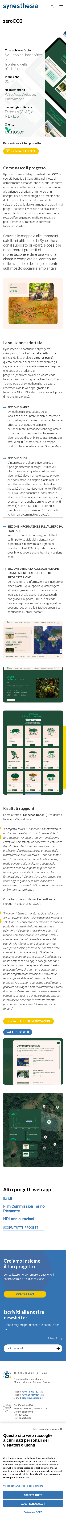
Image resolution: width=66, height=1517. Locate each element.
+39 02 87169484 (30, 1394)
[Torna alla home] (18, 6)
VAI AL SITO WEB (17, 1032)
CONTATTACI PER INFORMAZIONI (28, 1021)
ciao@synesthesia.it (32, 1398)
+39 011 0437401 (30, 1391)
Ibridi (7, 1198)
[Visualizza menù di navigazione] (61, 6)
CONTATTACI (25, 1294)
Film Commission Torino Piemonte (24, 1208)
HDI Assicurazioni (18, 1219)
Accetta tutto (33, 1495)
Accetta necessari (33, 1504)
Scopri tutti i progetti (21, 1227)
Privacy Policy (55, 1338)
